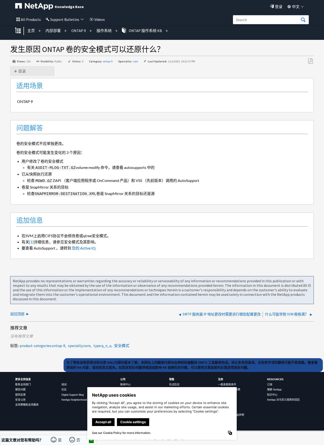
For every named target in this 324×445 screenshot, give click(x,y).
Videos (99, 19)
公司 (122, 379)
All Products (31, 19)
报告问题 (20, 389)
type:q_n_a (102, 345)
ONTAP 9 (79, 30)
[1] (31, 242)
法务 (220, 379)
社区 (64, 389)
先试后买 (174, 384)
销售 (171, 379)
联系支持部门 (23, 384)
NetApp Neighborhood (74, 399)
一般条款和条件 (227, 384)
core (135, 61)
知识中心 (272, 394)
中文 (296, 6)
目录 (22, 71)
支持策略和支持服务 (27, 404)
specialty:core (79, 345)
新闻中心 (125, 384)
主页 (31, 30)
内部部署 (53, 30)
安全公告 (20, 399)
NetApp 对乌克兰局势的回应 (283, 399)
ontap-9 (107, 61)
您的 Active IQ (83, 248)
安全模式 (121, 345)
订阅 (269, 384)
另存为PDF (310, 61)
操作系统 (104, 30)
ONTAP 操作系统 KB (145, 30)
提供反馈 (20, 394)
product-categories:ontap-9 (42, 345)
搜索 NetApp (274, 389)
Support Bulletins (64, 19)
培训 (64, 384)
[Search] (303, 20)
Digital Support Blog (72, 394)
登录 (278, 6)
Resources (275, 379)
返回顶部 (17, 314)
